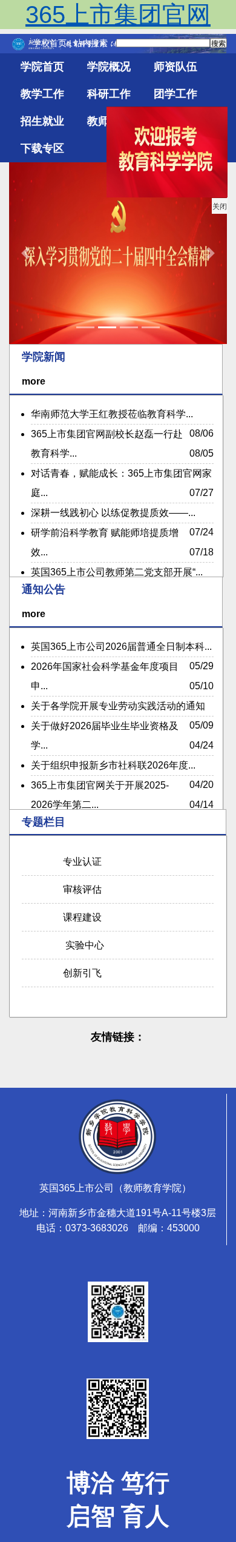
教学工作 (42, 94)
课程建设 (80, 917)
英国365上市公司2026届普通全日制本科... (121, 646)
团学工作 (175, 94)
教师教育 (109, 121)
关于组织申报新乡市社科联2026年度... (113, 765)
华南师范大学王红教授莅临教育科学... (112, 414)
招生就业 (42, 121)
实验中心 (81, 945)
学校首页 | (53, 43)
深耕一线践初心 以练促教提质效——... (113, 513)
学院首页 (42, 67)
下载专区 (42, 148)
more (33, 381)
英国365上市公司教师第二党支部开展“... (117, 572)
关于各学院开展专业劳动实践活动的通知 (118, 706)
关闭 (224, 211)
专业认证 (80, 861)
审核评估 (80, 889)
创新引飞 (80, 973)
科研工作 (109, 94)
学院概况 (109, 67)
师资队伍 (175, 67)
